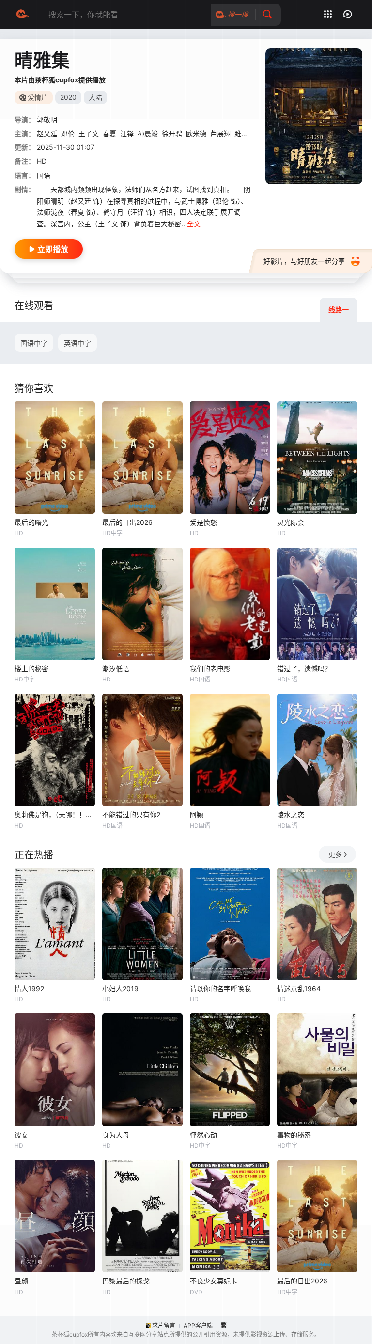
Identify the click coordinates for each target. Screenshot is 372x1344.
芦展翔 (220, 133)
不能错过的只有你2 (131, 814)
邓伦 (68, 133)
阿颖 (196, 814)
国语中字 (33, 343)
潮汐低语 (115, 668)
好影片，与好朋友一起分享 (304, 261)
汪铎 (127, 133)
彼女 (21, 1135)
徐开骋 (172, 133)
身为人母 (115, 1135)
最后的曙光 (31, 522)
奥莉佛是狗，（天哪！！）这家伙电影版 (55, 814)
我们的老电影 (210, 668)
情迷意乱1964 (299, 988)
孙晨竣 (148, 133)
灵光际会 (290, 522)
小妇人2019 (120, 988)
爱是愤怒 (203, 522)
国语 (43, 175)
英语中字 (77, 343)
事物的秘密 (294, 1135)
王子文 (88, 133)
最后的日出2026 (127, 522)
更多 (335, 854)
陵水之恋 (290, 814)
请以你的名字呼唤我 (220, 988)
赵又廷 (47, 133)
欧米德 (196, 133)
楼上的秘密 (31, 668)
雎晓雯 (244, 133)
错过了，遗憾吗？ (304, 668)
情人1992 (29, 988)
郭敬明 (47, 119)
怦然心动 (203, 1135)
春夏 (109, 133)
